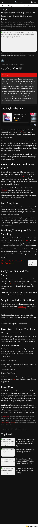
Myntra (13, 422)
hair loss (25, 240)
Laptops (10, 6)
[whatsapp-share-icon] (2, 69)
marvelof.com (6, 416)
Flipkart (7, 422)
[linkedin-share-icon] (13, 69)
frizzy (22, 132)
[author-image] (2, 60)
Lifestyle (24, 429)
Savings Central (28, 6)
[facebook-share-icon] (9, 69)
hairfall (19, 429)
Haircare (14, 429)
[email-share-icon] (17, 69)
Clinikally (4, 190)
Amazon (3, 422)
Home (3, 6)
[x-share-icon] (6, 69)
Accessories (18, 6)
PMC (23, 177)
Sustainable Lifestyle (6, 429)
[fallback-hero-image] (8, 442)
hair (14, 379)
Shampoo (13, 284)
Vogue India (22, 306)
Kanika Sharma (9, 61)
